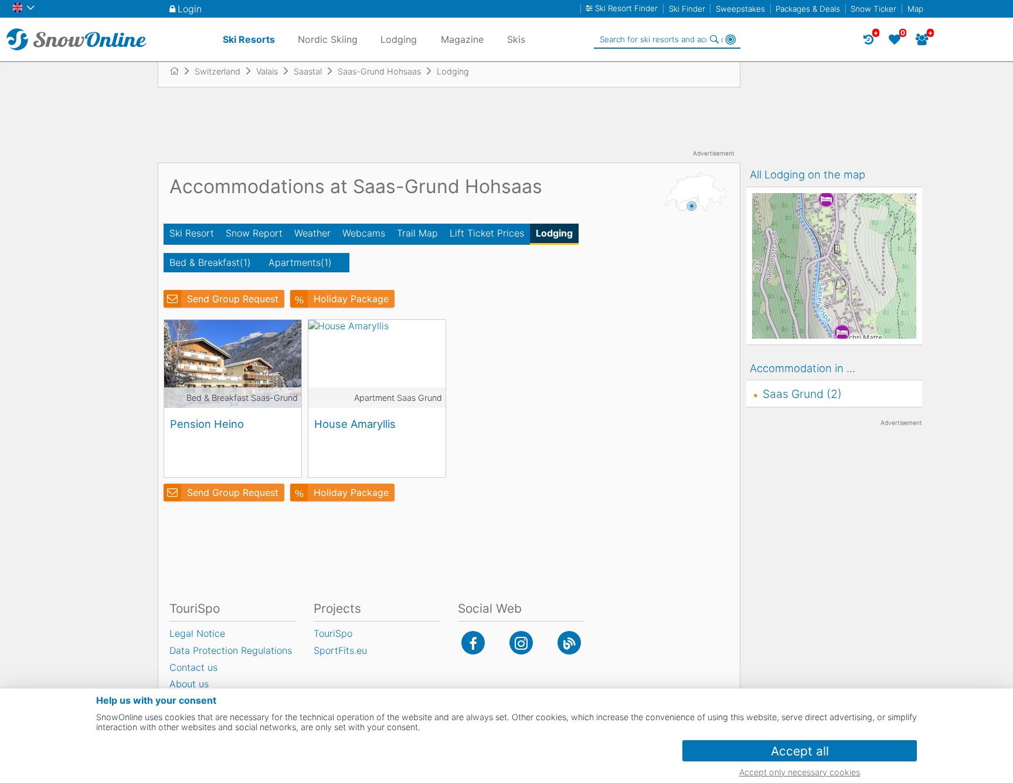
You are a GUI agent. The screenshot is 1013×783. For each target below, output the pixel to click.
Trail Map (417, 233)
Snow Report (254, 233)
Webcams (363, 233)
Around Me (730, 39)
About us (189, 684)
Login (190, 9)
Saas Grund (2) (802, 394)
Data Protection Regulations (230, 650)
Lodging (554, 233)
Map (915, 9)
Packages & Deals (808, 9)
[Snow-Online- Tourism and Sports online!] (179, 71)
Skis (516, 39)
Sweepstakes (740, 9)
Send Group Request (232, 299)
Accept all (800, 751)
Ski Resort (191, 233)
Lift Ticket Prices (487, 233)
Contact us (193, 667)
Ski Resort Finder (626, 8)
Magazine (462, 39)
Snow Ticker (873, 9)
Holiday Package (351, 299)
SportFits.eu (340, 650)
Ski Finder (687, 9)
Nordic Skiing (328, 39)
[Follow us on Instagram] (521, 642)
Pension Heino (207, 423)
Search (714, 39)
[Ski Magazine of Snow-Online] (569, 642)
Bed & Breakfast (210, 262)
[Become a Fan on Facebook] (473, 642)
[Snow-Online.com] (76, 39)
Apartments (300, 262)
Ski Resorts (249, 39)
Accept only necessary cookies (799, 772)
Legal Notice (197, 633)
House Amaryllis (355, 423)
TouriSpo (333, 633)
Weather (312, 233)
